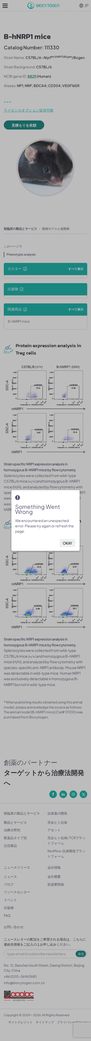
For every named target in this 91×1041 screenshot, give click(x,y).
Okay (67, 543)
